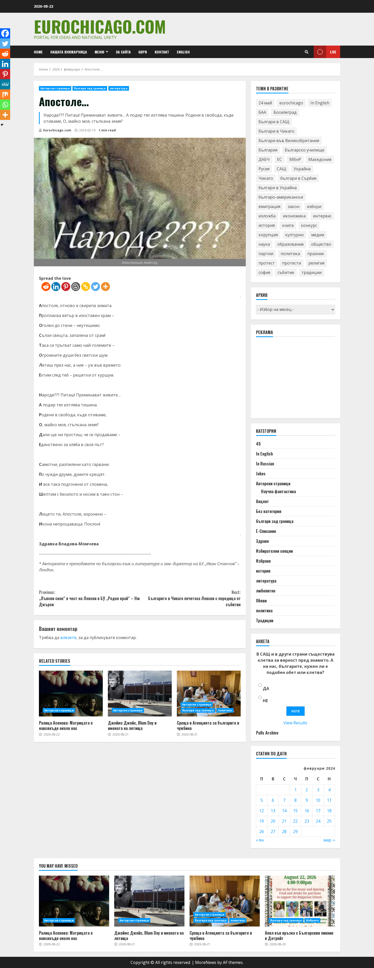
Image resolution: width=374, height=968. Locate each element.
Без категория (268, 511)
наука (264, 244)
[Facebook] (5, 33)
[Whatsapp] (5, 105)
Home (38, 51)
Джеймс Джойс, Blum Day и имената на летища (140, 693)
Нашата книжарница (68, 51)
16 (307, 810)
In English (319, 103)
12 (261, 810)
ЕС (279, 159)
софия (264, 272)
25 (329, 821)
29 (295, 831)
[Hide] (2, 125)
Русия (263, 169)
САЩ (281, 169)
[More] (105, 286)
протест (266, 263)
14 (284, 810)
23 (307, 821)
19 (261, 821)
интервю (322, 216)
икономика (294, 216)
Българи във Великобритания (288, 140)
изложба (267, 216)
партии (265, 253)
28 (284, 831)
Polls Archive (267, 733)
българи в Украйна (277, 187)
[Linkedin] (55, 286)
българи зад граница (90, 88)
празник (315, 253)
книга (288, 225)
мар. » (329, 840)
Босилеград (285, 112)
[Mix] (5, 94)
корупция (268, 235)
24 (318, 821)
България (267, 150)
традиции (311, 272)
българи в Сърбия (298, 178)
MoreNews (205, 962)
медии (317, 235)
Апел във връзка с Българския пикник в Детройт (300, 901)
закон (293, 206)
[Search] (306, 52)
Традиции (264, 620)
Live (333, 51)
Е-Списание (266, 531)
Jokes (261, 474)
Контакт (162, 51)
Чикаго (265, 178)
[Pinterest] (65, 286)
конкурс (309, 225)
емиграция (269, 206)
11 (329, 800)
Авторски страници (55, 88)
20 (273, 821)
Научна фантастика (278, 491)
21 (284, 821)
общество (321, 244)
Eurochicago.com (100, 26)
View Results (295, 723)
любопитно (265, 591)
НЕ (265, 700)
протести (291, 263)
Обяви (261, 601)
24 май (265, 103)
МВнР (295, 159)
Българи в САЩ (273, 122)
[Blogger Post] (75, 286)
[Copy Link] (85, 286)
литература (118, 88)
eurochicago (291, 103)
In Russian (265, 464)
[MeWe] (5, 84)
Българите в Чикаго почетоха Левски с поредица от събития (194, 598)
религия (316, 263)
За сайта (123, 51)
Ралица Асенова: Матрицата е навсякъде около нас (71, 693)
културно (294, 235)
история (266, 225)
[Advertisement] (294, 380)
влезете (68, 637)
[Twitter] (95, 286)
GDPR (142, 51)
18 (329, 810)
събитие (286, 272)
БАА (262, 112)
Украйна (302, 169)
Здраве (262, 541)
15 (295, 810)
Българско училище (304, 150)
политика (225, 710)
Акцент (262, 501)
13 (273, 810)
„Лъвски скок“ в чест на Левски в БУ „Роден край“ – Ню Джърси (89, 598)
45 (258, 444)
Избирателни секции (274, 551)
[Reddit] (45, 286)
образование (290, 244)
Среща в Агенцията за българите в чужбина (209, 693)
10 (318, 800)
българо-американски (280, 197)
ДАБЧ (264, 159)
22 (295, 821)
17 (318, 810)
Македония (319, 159)
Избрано (263, 561)
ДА (266, 688)
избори (314, 206)
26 (261, 831)
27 (273, 831)
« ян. (260, 840)
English (183, 51)
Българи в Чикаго (276, 131)
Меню (99, 51)
